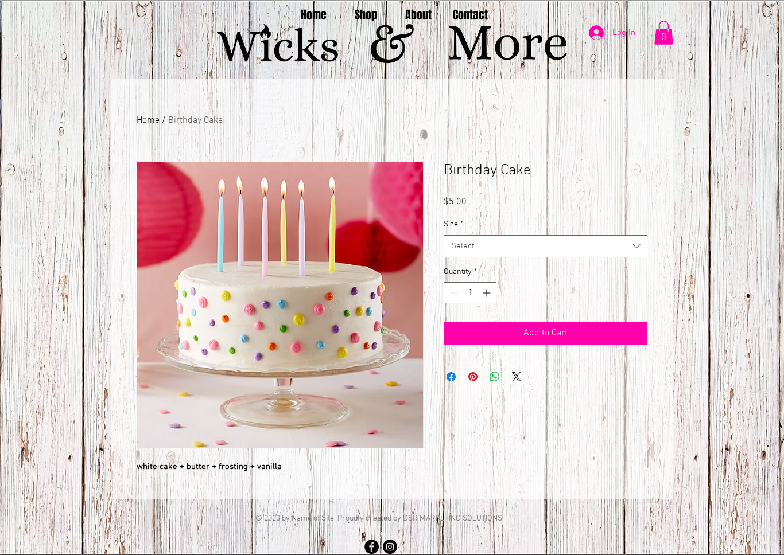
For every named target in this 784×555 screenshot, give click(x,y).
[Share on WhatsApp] (495, 377)
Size (453, 224)
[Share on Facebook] (451, 377)
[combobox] (545, 246)
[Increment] (487, 293)
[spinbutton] (470, 293)
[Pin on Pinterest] (473, 377)
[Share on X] (516, 377)
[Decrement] (452, 293)
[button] (664, 33)
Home (148, 120)
